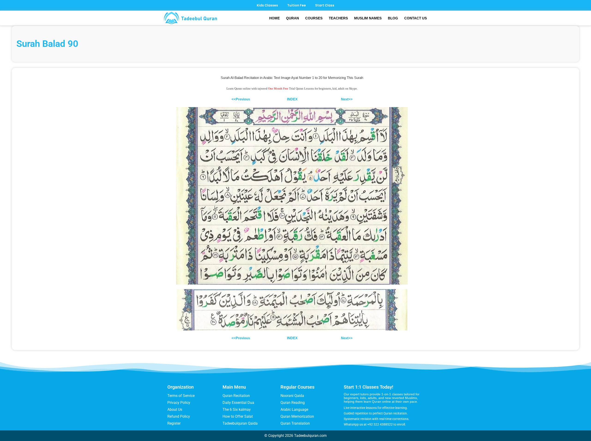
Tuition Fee (296, 5)
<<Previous (241, 99)
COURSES (314, 18)
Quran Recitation (236, 395)
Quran (292, 18)
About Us (174, 409)
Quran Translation (295, 423)
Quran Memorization (297, 416)
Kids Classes (267, 5)
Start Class (324, 5)
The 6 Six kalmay (237, 409)
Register (174, 423)
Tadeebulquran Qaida (240, 423)
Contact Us (415, 18)
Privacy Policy (178, 402)
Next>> (347, 99)
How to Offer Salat (238, 416)
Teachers (338, 18)
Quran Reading (292, 402)
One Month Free (278, 88)
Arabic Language (294, 409)
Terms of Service (181, 395)
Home (274, 18)
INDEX (292, 99)
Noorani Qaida (292, 395)
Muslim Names (368, 18)
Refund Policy (178, 416)
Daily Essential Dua (238, 402)
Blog (393, 18)
